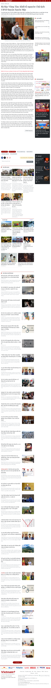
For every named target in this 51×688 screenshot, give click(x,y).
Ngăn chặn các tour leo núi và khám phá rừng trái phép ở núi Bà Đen (10, 546)
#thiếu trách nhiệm (12, 151)
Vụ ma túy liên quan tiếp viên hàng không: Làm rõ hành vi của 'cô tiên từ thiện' (10, 418)
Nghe (39, 162)
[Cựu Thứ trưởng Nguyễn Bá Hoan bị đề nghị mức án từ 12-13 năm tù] (28, 498)
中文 (40, 0)
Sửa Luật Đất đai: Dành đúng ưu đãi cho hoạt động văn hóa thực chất (11, 432)
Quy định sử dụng (28, 671)
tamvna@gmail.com (21, 679)
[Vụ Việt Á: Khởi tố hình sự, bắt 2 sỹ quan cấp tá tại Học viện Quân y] (6, 196)
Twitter (5, 158)
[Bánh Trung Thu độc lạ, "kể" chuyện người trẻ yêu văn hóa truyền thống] (42, 107)
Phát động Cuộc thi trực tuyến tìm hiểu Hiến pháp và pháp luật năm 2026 (10, 651)
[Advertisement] (17, 140)
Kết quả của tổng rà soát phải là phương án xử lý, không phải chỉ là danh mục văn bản (11, 560)
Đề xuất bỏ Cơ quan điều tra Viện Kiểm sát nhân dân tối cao (10, 484)
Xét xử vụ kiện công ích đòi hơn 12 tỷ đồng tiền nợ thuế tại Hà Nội (10, 380)
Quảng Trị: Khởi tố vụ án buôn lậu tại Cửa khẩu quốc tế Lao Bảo (17, 179)
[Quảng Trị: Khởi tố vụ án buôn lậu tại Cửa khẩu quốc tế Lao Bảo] (17, 172)
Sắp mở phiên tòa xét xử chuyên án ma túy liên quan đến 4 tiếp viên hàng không (42, 38)
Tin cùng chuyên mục (8, 273)
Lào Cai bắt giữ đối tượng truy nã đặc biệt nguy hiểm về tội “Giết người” (10, 507)
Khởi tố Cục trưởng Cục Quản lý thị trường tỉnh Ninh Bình (6, 179)
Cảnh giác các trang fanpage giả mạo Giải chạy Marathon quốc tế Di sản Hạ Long (10, 613)
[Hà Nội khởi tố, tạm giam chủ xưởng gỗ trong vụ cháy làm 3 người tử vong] (28, 290)
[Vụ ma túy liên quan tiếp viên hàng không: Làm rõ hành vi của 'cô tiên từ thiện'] (28, 420)
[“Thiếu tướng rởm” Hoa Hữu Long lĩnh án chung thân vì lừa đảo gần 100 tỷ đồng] (28, 358)
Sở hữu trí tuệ (22, 671)
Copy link (10, 158)
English (31, 0)
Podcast (39, 156)
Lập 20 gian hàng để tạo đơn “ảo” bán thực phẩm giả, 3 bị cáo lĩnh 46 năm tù (10, 626)
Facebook (2, 158)
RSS (32, 671)
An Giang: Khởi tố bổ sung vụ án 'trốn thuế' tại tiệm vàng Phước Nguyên (28, 180)
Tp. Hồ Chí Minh (14, 153)
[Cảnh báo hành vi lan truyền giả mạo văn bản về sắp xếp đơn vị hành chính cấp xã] (28, 523)
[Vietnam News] (12, 668)
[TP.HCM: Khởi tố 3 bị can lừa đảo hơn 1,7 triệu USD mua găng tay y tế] (17, 196)
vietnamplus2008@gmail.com (25, 682)
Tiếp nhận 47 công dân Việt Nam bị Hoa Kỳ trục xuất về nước (42, 32)
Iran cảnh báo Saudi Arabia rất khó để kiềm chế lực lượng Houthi (39, 178)
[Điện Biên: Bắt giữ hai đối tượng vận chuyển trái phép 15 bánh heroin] (28, 602)
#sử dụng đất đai (4, 151)
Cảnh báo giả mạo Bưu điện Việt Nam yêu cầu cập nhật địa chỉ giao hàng (10, 470)
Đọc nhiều (39, 18)
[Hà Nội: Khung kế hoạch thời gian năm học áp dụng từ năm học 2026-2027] (42, 86)
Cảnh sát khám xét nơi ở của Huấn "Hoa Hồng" (42, 27)
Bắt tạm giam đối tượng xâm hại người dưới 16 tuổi (10, 300)
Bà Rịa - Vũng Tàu (6, 153)
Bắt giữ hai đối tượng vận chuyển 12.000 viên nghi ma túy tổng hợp (11, 444)
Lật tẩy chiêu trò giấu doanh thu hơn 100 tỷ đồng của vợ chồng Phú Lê (11, 573)
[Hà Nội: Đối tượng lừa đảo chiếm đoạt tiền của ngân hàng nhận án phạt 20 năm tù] (28, 343)
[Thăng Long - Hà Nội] (45, 0)
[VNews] (30, 668)
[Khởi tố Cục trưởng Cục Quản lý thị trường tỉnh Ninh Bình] (6, 172)
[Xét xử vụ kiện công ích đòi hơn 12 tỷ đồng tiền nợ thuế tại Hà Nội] (28, 383)
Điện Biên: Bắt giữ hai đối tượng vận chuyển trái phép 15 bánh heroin (10, 599)
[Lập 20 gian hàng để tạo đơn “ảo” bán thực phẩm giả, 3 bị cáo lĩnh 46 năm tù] (28, 629)
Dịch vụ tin (46, 671)
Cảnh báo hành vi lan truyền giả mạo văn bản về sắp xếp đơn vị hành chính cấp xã (11, 520)
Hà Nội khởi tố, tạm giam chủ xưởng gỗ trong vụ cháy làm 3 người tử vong (10, 288)
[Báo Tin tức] (41, 668)
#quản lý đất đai (29, 151)
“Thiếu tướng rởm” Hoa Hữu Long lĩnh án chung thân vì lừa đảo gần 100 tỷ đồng (11, 355)
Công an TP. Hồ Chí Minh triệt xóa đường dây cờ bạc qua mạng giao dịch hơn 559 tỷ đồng (10, 457)
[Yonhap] (4, 668)
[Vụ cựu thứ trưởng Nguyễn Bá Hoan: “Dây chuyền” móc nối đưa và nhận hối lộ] (28, 536)
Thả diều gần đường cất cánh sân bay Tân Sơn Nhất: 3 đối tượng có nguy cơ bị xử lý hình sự (42, 44)
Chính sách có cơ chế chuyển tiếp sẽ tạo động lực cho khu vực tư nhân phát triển (42, 132)
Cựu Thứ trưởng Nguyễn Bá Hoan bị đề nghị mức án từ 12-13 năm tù (10, 496)
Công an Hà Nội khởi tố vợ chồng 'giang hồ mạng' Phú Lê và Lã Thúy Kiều (10, 639)
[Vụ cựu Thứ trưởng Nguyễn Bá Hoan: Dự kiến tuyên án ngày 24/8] (28, 371)
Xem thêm (17, 662)
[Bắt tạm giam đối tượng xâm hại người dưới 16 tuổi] (28, 303)
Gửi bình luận (29, 161)
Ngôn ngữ (39, 671)
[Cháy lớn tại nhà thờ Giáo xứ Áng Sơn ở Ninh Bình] (46, 160)
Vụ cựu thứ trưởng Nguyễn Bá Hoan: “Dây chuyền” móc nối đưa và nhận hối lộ (11, 533)
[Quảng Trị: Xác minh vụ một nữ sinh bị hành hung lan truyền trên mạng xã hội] (28, 395)
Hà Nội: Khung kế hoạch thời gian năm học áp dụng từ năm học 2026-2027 (42, 93)
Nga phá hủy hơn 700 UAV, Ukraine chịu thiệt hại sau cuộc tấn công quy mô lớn (39, 168)
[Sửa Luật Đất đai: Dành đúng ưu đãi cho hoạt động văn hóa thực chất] (28, 434)
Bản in (7, 158)
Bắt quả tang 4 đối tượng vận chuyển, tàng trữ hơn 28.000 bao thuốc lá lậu (10, 276)
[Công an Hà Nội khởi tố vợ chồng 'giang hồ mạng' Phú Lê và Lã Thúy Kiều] (28, 642)
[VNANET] (35, 668)
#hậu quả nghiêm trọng (21, 151)
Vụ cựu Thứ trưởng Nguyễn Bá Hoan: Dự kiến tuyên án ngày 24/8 (11, 368)
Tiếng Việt (27, 0)
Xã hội (2, 3)
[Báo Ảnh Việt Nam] (26, 668)
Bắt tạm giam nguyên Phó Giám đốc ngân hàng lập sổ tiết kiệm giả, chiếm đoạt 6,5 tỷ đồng (10, 327)
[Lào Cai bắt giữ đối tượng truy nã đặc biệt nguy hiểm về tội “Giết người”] (28, 510)
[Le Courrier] (19, 668)
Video (38, 101)
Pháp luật (7, 3)
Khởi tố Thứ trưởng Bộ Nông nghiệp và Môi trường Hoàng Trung (42, 21)
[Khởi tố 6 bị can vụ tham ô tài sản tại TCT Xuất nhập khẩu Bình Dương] (17, 71)
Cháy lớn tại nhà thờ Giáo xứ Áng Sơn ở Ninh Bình (39, 159)
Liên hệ (36, 673)
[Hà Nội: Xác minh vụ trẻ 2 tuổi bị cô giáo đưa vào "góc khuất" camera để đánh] (28, 316)
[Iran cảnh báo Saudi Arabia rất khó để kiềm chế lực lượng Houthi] (46, 178)
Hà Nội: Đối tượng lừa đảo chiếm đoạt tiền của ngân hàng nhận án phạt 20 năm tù (11, 342)
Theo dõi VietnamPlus (24, 157)
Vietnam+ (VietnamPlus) (9, 1)
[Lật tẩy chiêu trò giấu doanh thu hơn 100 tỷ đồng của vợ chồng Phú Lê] (28, 576)
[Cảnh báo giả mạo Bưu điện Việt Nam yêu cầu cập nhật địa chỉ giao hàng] (28, 472)
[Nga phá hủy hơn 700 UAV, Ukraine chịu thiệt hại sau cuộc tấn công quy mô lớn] (46, 168)
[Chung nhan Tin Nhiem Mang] (44, 675)
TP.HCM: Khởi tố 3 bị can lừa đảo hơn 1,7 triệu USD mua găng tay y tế (17, 204)
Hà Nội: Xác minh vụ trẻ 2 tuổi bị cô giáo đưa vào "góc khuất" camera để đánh (11, 313)
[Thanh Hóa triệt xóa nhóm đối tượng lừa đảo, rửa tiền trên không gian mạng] (28, 407)
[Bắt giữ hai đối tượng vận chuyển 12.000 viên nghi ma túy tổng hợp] (28, 447)
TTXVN (43, 671)
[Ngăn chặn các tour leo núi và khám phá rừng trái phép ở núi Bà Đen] (28, 549)
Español (37, 0)
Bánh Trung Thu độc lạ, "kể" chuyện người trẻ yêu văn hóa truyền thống (42, 114)
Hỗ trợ (35, 671)
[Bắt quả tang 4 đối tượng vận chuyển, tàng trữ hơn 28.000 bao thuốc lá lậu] (28, 279)
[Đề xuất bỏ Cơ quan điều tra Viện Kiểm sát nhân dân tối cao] (28, 487)
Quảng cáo (32, 673)
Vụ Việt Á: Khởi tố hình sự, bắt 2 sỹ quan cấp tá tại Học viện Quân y (6, 203)
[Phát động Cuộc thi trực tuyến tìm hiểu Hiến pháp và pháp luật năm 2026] (28, 654)
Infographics (40, 79)
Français (34, 0)
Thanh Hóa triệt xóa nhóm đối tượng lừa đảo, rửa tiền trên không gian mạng (11, 404)
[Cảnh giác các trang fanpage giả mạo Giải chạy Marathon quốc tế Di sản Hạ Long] (28, 615)
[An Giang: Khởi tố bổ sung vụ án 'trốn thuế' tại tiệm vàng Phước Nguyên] (28, 172)
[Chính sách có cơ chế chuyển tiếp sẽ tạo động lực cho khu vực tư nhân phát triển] (42, 124)
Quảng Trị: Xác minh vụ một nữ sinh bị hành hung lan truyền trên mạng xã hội (10, 393)
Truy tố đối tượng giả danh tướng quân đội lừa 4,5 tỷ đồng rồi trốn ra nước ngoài (11, 586)
